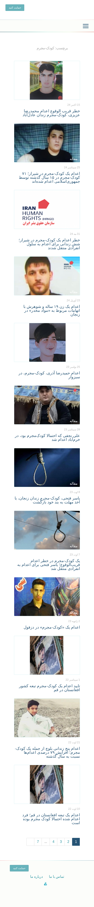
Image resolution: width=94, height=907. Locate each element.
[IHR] (47, 26)
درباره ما (36, 876)
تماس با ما (56, 876)
